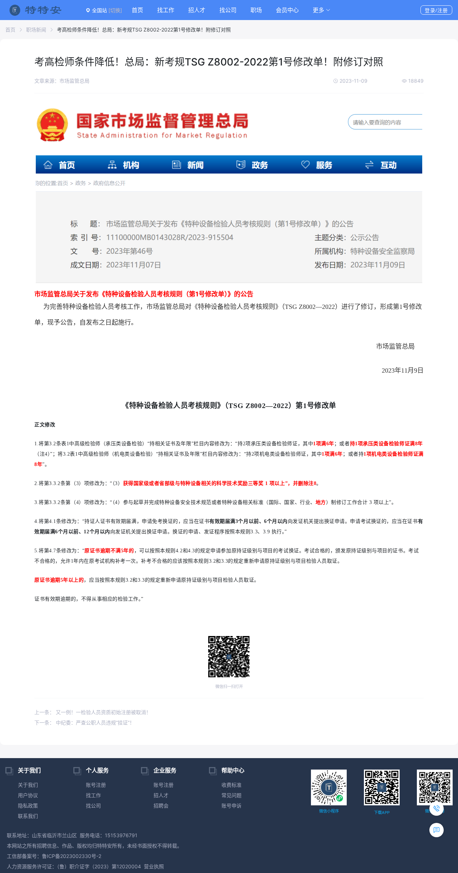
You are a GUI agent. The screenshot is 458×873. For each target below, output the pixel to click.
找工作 (165, 10)
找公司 (228, 10)
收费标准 (231, 785)
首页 (137, 10)
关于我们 (28, 785)
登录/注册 (436, 10)
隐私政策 (28, 805)
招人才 (196, 10)
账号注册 (96, 785)
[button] (322, 10)
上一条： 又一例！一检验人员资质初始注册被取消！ (92, 712)
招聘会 (161, 805)
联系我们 (28, 816)
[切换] (115, 10)
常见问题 (231, 795)
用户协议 (28, 795)
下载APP (382, 812)
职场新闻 (36, 29)
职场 (256, 10)
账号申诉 (231, 805)
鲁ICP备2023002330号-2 (71, 856)
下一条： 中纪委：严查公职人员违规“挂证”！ (84, 722)
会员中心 (287, 10)
